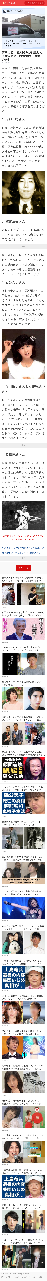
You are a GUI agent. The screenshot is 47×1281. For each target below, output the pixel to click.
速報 (41, 3)
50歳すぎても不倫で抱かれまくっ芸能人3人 (23, 547)
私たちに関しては (8, 1277)
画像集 (34, 3)
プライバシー (33, 1277)
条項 (25, 1277)
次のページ (23, 568)
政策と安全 (19, 1277)
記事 (27, 3)
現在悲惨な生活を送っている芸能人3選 (21, 553)
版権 (40, 1277)
